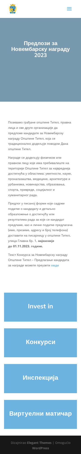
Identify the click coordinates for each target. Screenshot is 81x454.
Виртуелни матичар (40, 413)
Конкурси (40, 342)
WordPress (40, 448)
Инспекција (40, 377)
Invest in (40, 306)
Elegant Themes (39, 443)
